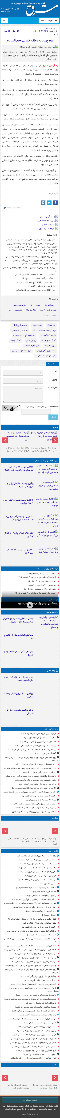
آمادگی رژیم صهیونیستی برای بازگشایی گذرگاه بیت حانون (34, 811)
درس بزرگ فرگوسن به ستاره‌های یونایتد (40, 875)
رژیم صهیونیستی (19, 305)
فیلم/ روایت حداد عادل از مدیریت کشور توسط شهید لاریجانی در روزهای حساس (32, 990)
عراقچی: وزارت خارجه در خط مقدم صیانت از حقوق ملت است (32, 1018)
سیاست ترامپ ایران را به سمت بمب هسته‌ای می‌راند (35, 887)
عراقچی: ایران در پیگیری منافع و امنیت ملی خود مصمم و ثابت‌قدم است (31, 940)
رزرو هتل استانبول (20, 330)
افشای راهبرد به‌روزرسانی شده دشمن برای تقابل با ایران (34, 803)
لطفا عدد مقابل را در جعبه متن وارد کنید (42, 406)
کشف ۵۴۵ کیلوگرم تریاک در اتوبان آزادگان (18, 534)
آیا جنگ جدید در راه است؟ (45, 753)
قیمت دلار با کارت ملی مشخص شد (42, 573)
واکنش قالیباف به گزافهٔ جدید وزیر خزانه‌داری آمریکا (36, 995)
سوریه (46, 314)
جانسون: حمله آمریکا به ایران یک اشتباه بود (39, 795)
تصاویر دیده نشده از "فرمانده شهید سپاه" (39, 737)
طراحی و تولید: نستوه (30, 1113)
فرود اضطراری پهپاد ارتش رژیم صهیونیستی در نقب (36, 1050)
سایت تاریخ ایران (20, 325)
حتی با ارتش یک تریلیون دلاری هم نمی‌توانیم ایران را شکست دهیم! (29, 791)
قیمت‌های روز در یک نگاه (47, 568)
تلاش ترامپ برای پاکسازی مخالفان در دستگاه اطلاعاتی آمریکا (32, 919)
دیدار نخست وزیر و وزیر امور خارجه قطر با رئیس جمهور (18, 678)
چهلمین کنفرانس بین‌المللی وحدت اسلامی (18, 695)
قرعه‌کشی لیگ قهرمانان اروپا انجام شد (18, 636)
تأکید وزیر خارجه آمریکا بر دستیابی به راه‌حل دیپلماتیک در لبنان (30, 239)
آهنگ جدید (15, 340)
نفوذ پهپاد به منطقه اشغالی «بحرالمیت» (30, 40)
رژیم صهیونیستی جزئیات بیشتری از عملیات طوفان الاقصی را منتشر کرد (30, 269)
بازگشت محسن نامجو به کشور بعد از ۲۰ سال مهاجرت (18, 501)
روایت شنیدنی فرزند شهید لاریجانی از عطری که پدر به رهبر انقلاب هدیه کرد (31, 759)
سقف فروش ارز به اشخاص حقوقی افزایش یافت (36, 1026)
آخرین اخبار (53, 851)
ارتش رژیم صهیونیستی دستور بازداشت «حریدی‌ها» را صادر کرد (30, 256)
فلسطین (18, 309)
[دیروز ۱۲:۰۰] (46, 715)
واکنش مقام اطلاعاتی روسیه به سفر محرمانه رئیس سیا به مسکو (31, 776)
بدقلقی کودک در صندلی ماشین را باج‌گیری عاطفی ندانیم (34, 899)
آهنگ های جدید (49, 340)
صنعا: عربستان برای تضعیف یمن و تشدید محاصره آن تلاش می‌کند (30, 949)
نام (56, 371)
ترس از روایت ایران (48, 915)
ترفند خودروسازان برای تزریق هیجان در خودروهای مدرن (17, 449)
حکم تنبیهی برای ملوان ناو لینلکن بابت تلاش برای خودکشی (33, 1042)
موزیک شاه (37, 325)
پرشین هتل (31, 340)
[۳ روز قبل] (44, 438)
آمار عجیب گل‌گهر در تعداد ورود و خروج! (18, 653)
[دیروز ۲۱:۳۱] (46, 623)
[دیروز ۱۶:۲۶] (30, 605)
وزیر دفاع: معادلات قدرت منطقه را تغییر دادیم (38, 1014)
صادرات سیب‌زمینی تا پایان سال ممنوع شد (20, 551)
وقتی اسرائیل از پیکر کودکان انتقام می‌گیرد (39, 923)
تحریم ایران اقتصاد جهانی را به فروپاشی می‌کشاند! (36, 871)
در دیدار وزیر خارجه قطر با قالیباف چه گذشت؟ (38, 733)
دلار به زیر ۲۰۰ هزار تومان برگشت (42, 585)
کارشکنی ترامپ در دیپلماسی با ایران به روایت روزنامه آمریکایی (31, 945)
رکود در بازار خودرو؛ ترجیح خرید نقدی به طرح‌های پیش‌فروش (44, 449)
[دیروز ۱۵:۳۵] (46, 521)
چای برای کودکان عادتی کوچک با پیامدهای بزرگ (37, 867)
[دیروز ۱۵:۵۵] (16, 829)
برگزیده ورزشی (52, 612)
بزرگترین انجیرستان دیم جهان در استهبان (19, 711)
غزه (31, 305)
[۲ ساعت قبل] (16, 1075)
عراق (38, 305)
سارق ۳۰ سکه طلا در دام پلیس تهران (41, 799)
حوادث (55, 818)
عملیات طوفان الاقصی (48, 309)
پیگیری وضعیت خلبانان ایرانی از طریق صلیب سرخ (20, 485)
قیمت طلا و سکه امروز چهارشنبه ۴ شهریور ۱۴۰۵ (37, 577)
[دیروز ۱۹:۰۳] (46, 681)
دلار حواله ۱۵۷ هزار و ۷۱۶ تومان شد (42, 581)
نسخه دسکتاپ (30, 1100)
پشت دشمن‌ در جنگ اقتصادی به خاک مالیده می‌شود (35, 780)
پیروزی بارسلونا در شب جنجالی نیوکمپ (40, 895)
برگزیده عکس (52, 670)
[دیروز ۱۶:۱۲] (46, 505)
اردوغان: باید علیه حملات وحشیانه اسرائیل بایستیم (35, 274)
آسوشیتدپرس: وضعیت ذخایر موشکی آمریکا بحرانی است (33, 984)
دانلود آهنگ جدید (48, 335)
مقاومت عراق (31, 309)
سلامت (55, 1064)
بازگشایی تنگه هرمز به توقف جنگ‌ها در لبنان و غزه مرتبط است (31, 749)
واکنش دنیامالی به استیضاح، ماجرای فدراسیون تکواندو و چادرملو (18, 620)
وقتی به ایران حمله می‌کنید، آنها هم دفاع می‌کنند (36, 855)
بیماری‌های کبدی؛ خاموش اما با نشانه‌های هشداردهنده (34, 807)
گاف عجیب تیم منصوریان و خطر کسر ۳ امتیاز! (38, 741)
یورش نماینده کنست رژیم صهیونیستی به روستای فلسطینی (33, 957)
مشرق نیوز (35, 8)
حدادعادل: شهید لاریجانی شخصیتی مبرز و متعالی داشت (34, 1010)
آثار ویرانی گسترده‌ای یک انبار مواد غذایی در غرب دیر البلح (33, 788)
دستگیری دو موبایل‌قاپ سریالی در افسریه (37, 603)
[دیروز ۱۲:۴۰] (46, 554)
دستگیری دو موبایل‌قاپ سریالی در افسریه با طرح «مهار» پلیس (19, 518)
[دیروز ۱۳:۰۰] (46, 698)
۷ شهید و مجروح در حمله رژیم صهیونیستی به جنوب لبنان (33, 1038)
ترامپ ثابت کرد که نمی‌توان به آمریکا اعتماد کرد (37, 879)
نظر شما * (52, 387)
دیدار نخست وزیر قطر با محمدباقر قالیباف (39, 1022)
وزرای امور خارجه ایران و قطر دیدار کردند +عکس (37, 784)
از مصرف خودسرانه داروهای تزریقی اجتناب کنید (37, 863)
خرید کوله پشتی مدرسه (46, 355)
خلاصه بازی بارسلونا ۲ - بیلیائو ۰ (44, 891)
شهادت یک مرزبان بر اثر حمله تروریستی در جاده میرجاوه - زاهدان (18, 468)
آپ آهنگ (52, 325)
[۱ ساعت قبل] (44, 1075)
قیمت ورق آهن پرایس (46, 350)
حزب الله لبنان (49, 305)
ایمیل (54, 379)
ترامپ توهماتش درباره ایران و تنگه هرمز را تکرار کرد (35, 764)
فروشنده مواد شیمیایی (21, 350)
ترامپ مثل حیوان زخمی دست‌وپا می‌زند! (40, 934)
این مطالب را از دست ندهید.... (45, 460)
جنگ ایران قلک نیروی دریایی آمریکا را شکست (38, 976)
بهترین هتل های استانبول (44, 330)
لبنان (54, 314)
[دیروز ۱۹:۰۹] (46, 488)
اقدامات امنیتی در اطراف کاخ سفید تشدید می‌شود (35, 282)
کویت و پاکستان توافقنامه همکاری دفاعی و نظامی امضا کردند (32, 1058)
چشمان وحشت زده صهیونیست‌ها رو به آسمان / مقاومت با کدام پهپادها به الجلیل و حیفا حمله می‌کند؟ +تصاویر (31, 262)
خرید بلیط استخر (32, 345)
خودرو (55, 427)
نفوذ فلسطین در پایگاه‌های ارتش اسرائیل (40, 911)
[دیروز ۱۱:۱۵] (46, 656)
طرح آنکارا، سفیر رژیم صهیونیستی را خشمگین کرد (35, 290)
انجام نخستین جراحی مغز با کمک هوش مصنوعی (37, 859)
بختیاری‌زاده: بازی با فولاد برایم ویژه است (40, 980)
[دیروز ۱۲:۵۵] (46, 538)
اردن (9, 309)
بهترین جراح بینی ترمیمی (24, 335)
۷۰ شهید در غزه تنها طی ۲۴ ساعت (41, 286)
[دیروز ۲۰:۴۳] (46, 640)
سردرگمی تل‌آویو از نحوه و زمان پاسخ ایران (38, 278)
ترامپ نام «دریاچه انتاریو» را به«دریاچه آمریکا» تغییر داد (34, 961)
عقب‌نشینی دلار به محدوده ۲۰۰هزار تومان (39, 589)
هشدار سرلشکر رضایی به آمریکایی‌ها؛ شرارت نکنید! (35, 1007)
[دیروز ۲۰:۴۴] (46, 471)
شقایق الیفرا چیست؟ (48, 883)
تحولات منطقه (47, 20)
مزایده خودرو (50, 345)
